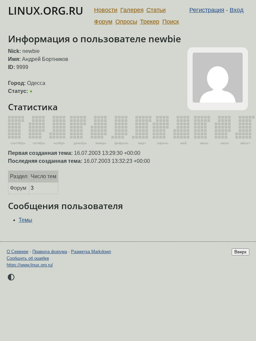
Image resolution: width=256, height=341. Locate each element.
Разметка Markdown (91, 251)
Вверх (240, 251)
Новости (105, 10)
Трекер (149, 21)
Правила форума (49, 251)
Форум (103, 21)
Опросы (126, 21)
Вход (237, 10)
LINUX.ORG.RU (45, 10)
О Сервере (17, 251)
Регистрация (206, 10)
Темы (25, 220)
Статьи (156, 10)
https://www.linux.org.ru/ (30, 264)
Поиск (170, 21)
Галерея (132, 10)
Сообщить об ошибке (28, 258)
